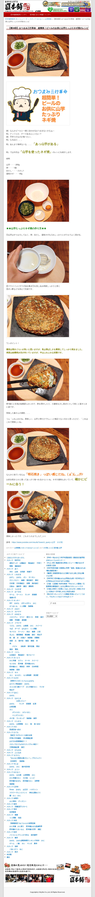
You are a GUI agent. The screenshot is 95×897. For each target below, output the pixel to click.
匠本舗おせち (30, 663)
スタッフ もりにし (13, 755)
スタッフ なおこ (12, 692)
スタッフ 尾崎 (12, 815)
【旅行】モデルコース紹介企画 (21, 735)
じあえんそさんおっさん (15, 557)
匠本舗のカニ (28, 781)
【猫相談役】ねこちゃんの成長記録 (22, 823)
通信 (37, 646)
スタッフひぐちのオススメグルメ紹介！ (24, 744)
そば (11, 628)
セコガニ (18, 675)
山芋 (60, 548)
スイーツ (39, 625)
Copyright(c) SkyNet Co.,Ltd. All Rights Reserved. (47, 892)
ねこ (21, 849)
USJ (11, 571)
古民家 (22, 571)
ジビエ (14, 646)
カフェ (20, 660)
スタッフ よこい (13, 769)
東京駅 (36, 675)
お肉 (16, 571)
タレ (23, 843)
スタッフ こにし (13, 652)
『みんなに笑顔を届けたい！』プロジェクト (26, 758)
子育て (39, 563)
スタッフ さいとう (13, 657)
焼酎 (11, 620)
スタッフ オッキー (13, 600)
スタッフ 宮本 (12, 809)
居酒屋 (34, 594)
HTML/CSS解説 (15, 738)
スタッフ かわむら (14, 614)
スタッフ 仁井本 (12, 786)
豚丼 (35, 843)
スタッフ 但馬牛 (12, 798)
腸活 (25, 586)
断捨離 (27, 634)
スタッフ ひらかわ (14, 750)
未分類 (9, 854)
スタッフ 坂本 (12, 804)
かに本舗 (13, 660)
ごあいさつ (14, 849)
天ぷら (12, 634)
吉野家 (37, 781)
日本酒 (12, 583)
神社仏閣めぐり (35, 792)
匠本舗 (56, 548)
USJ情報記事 (28, 738)
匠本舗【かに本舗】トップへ (40, 14)
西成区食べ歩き (15, 729)
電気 (16, 649)
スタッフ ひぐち (12, 732)
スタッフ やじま (12, 764)
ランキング (20, 718)
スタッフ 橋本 (12, 837)
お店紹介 (13, 655)
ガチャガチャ (26, 603)
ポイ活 (12, 718)
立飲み (12, 586)
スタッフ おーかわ (14, 591)
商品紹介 (31, 563)
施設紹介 (18, 566)
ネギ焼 (45, 548)
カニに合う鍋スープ (17, 686)
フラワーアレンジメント (18, 792)
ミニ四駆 (23, 606)
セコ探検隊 (27, 675)
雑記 (39, 829)
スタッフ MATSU (13, 560)
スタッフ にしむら (14, 721)
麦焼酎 (24, 620)
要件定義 (31, 646)
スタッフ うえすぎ (14, 589)
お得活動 (13, 706)
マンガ (29, 843)
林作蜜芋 (34, 835)
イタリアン (14, 617)
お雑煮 (25, 625)
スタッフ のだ (12, 726)
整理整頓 (19, 634)
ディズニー (22, 801)
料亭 (28, 666)
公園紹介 (23, 563)
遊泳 (11, 649)
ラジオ (41, 686)
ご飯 (18, 843)
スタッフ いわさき (14, 574)
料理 (36, 617)
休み (28, 631)
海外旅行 (35, 583)
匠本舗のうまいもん (17, 829)
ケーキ (27, 660)
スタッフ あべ (12, 568)
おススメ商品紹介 (16, 684)
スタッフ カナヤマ (14, 611)
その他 (25, 778)
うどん (12, 625)
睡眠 (32, 640)
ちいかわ (13, 663)
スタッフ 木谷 (12, 820)
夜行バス (30, 617)
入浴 (38, 631)
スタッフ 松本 (12, 832)
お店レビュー (21, 701)
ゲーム (12, 594)
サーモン (32, 577)
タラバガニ (26, 712)
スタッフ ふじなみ (14, 752)
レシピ (36, 548)
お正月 (25, 789)
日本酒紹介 (20, 583)
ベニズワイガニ (18, 715)
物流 (27, 640)
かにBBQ (13, 801)
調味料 (31, 586)
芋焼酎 (17, 620)
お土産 (18, 775)
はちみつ (25, 628)
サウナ (22, 617)
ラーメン (19, 594)
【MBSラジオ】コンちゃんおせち (22, 681)
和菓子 (29, 571)
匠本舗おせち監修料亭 (34, 826)
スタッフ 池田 (12, 846)
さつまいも (14, 606)
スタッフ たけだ (12, 678)
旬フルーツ (31, 655)
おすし (12, 577)
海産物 (30, 606)
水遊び (23, 637)
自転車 (23, 646)
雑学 (35, 718)
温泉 (18, 669)
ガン (25, 577)
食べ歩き (37, 724)
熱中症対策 (26, 766)
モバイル (13, 631)
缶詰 (19, 817)
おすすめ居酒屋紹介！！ (18, 741)
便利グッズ (14, 563)
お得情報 (17, 548)
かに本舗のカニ (31, 686)
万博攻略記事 (14, 747)
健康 (22, 580)
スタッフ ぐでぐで (14, 623)
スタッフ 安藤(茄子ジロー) (17, 806)
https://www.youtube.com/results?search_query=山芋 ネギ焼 (37, 542)
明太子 (39, 634)
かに (34, 603)
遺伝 (8, 857)
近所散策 (13, 812)
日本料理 (35, 666)
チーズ (17, 628)
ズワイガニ (16, 712)
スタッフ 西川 (12, 852)
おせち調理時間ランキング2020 (27, 840)
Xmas (12, 789)
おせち (18, 577)
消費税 (37, 637)
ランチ (27, 594)
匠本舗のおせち (15, 781)
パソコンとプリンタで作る (19, 835)
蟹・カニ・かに (15, 795)
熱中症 (21, 640)
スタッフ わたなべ (27, 548)
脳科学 (18, 586)
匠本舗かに (14, 666)
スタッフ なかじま (14, 698)
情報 (11, 566)
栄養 (28, 583)
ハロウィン (34, 789)
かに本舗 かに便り (17, 826)
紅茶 (34, 703)
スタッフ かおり (13, 609)
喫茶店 (22, 666)
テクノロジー (14, 580)
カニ (11, 675)
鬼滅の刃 (13, 597)
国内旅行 (30, 580)
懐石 (36, 580)
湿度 (11, 640)
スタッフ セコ (12, 672)
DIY (11, 603)
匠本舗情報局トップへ (19, 14)
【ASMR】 (13, 761)
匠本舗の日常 (31, 829)
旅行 (42, 617)
